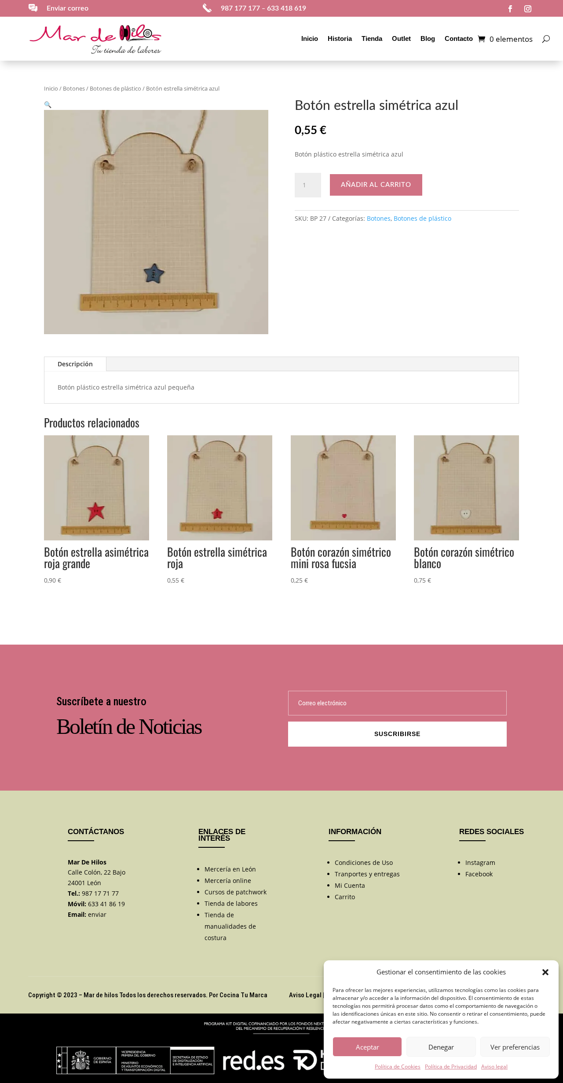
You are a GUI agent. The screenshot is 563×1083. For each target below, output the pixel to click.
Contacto (459, 38)
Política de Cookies (397, 1066)
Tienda (372, 38)
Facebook (479, 874)
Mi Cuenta (350, 885)
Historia (340, 38)
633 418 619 (286, 8)
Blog (427, 38)
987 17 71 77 (100, 893)
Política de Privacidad (451, 1066)
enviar (97, 914)
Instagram (480, 862)
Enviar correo (67, 8)
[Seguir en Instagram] (528, 9)
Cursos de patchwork (236, 892)
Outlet (401, 38)
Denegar (441, 1047)
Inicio (309, 38)
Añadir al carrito (376, 185)
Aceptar (367, 1047)
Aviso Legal (305, 995)
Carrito (345, 897)
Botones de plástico (115, 88)
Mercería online (228, 880)
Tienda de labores (231, 903)
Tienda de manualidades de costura (230, 926)
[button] (545, 972)
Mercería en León (230, 869)
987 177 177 (240, 8)
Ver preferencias (515, 1047)
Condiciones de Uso (364, 862)
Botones (74, 88)
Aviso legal (494, 1066)
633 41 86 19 (106, 904)
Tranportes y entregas (367, 874)
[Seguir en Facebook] (510, 9)
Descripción (75, 364)
